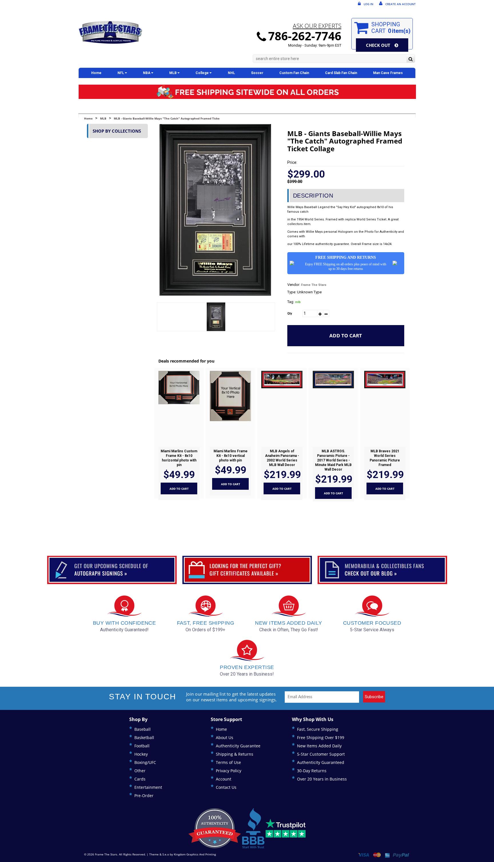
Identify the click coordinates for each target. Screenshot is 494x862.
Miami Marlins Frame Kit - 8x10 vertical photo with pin (230, 455)
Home (96, 73)
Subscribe (374, 696)
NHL (231, 73)
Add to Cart (345, 335)
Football (142, 745)
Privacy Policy (228, 770)
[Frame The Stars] (110, 32)
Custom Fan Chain (294, 73)
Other (140, 770)
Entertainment (148, 787)
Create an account (400, 4)
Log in (368, 4)
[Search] (411, 59)
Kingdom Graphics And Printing (195, 854)
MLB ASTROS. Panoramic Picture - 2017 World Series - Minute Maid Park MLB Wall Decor (333, 460)
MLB (173, 73)
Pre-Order (144, 795)
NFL (121, 73)
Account (223, 779)
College (203, 73)
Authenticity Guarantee (238, 745)
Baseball (142, 729)
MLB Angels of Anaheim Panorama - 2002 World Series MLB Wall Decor (282, 458)
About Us (224, 737)
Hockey (141, 754)
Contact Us (226, 787)
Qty (289, 313)
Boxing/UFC (145, 762)
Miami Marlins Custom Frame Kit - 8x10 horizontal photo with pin (179, 458)
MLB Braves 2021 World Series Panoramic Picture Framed (385, 458)
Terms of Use (228, 762)
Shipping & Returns (234, 754)
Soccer (257, 73)
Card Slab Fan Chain (341, 73)
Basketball (144, 737)
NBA (147, 73)
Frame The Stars (313, 285)
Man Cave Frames (388, 73)
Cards (140, 779)
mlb (298, 302)
